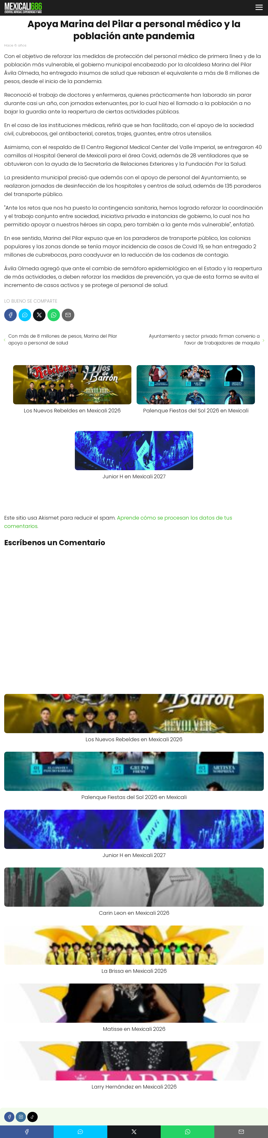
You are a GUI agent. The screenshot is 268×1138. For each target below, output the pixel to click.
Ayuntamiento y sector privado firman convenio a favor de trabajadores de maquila (204, 339)
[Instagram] (21, 1117)
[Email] (68, 315)
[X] (39, 315)
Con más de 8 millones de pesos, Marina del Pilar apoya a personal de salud (62, 339)
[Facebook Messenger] (25, 315)
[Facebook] (10, 315)
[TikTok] (32, 1117)
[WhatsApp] (53, 315)
